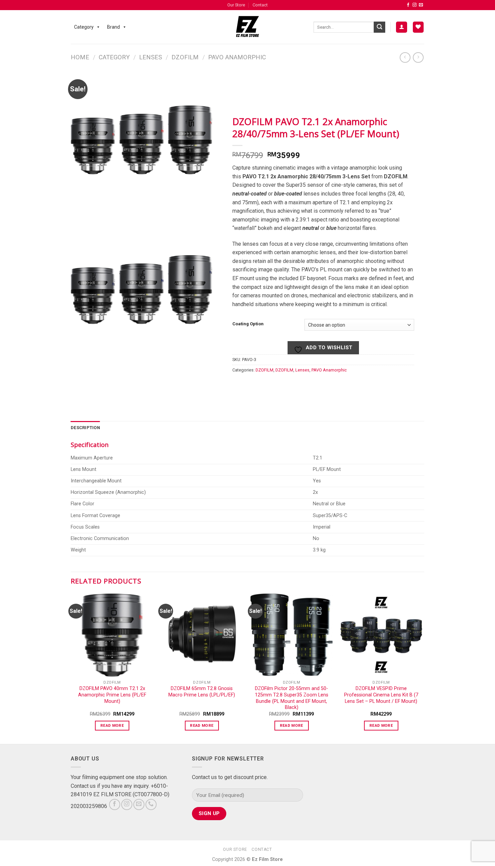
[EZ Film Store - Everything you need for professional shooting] (247, 27)
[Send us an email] (421, 5)
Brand (113, 27)
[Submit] (379, 27)
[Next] (422, 668)
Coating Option (248, 324)
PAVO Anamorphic (237, 57)
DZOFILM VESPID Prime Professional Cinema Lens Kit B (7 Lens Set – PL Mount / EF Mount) (381, 695)
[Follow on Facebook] (408, 5)
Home (80, 57)
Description (85, 427)
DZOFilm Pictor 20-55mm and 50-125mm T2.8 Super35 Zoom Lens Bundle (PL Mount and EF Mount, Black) (291, 698)
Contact (260, 4)
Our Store (236, 4)
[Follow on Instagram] (414, 5)
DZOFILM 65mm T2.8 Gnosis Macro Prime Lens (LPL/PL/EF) (201, 692)
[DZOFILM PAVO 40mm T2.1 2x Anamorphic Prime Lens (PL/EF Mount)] (112, 635)
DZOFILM (185, 57)
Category (84, 27)
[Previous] (71, 668)
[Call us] (151, 804)
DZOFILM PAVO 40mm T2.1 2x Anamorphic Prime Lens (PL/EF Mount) (112, 695)
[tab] (85, 428)
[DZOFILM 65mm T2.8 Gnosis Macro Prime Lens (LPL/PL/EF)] (201, 635)
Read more (112, 725)
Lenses (150, 57)
